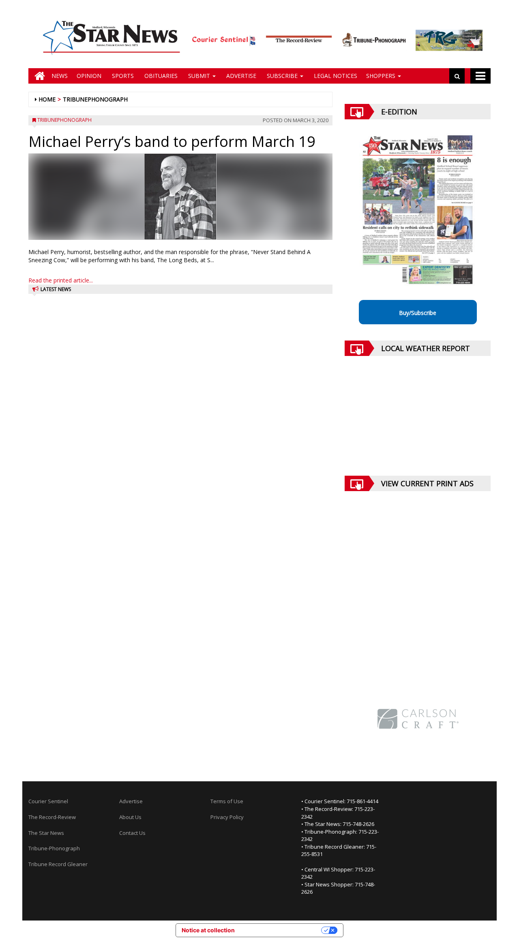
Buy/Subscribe (417, 313)
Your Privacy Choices (281, 930)
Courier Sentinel (48, 801)
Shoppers (381, 76)
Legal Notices (334, 76)
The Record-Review (52, 817)
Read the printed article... (60, 280)
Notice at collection (208, 930)
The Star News (46, 833)
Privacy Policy (227, 817)
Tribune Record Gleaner (58, 864)
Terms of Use (226, 801)
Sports (122, 76)
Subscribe (282, 76)
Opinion (89, 76)
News (59, 76)
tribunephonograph (95, 99)
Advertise (240, 76)
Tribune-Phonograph (54, 848)
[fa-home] (37, 76)
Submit (199, 76)
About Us (130, 817)
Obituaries (160, 76)
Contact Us (132, 833)
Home (47, 99)
